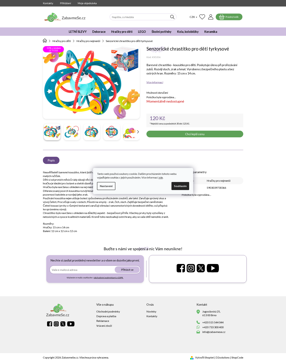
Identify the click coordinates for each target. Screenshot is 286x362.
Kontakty (48, 3)
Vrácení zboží (104, 325)
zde (161, 177)
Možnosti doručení (157, 92)
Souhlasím (180, 186)
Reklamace (102, 320)
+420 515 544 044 (213, 322)
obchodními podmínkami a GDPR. (108, 277)
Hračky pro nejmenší (218, 180)
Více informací (154, 82)
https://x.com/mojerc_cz (201, 268)
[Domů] (44, 40)
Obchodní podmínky (108, 311)
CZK (193, 16)
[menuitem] (77, 31)
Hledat (172, 17)
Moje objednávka (87, 3)
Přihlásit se (127, 269)
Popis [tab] (51, 160)
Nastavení (106, 186)
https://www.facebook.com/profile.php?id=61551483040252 (181, 268)
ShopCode (237, 357)
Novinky (151, 311)
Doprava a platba (106, 316)
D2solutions (223, 357)
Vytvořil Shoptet (204, 357)
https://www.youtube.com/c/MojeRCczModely (213, 268)
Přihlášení (65, 3)
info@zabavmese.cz (213, 331)
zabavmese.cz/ (191, 268)
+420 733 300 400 (213, 327)
